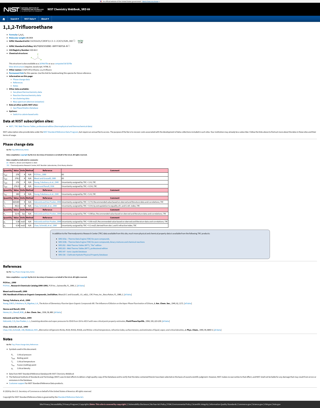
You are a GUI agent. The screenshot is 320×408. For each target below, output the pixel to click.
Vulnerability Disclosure (139, 404)
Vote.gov (276, 404)
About (44, 18)
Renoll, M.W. (19, 312)
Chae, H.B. (7, 329)
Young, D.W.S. (8, 303)
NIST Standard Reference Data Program (60, 132)
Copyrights (84, 404)
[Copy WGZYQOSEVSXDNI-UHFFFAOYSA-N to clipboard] (69, 47)
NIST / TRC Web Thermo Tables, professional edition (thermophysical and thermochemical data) (50, 126)
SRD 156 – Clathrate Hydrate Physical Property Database (83, 254)
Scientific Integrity (200, 404)
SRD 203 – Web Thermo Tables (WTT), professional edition (83, 248)
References (18, 82)
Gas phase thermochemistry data (27, 92)
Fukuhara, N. (20, 303)
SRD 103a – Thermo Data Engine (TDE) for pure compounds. (84, 238)
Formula (13, 34)
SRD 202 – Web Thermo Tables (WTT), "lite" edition (80, 245)
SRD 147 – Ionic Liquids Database (72, 251)
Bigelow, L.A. (32, 303)
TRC (7, 165)
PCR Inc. (6, 285)
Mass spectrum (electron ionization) (28, 101)
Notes (15, 85)
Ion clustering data (21, 98)
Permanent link (16, 73)
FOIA (169, 404)
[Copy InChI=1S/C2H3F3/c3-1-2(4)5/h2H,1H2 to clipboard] (74, 41)
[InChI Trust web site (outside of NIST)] (80, 43)
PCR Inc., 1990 (40, 174)
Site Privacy (45, 404)
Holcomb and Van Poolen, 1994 (47, 202)
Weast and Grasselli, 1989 (45, 178)
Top (13, 150)
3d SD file (68, 63)
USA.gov (268, 404)
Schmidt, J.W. (18, 329)
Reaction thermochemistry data (27, 95)
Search (13, 18)
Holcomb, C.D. (9, 321)
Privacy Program (70, 404)
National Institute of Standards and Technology (24, 9)
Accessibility (56, 404)
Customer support (17, 383)
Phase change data (21, 79)
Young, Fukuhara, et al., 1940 (46, 182)
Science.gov (257, 404)
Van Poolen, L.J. (23, 321)
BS (7, 163)
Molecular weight (17, 37)
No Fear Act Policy (158, 404)
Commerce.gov (244, 404)
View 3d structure (16, 66)
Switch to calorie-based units (25, 114)
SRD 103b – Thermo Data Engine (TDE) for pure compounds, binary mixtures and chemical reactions (101, 242)
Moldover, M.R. (31, 329)
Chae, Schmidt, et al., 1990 (45, 205)
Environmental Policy (181, 404)
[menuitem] (4, 19)
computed (59, 63)
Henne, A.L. (8, 312)
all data (80, 285)
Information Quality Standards (223, 404)
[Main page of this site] (4, 19)
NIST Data (29, 18)
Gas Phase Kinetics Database (25, 108)
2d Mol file (44, 63)
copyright (24, 155)
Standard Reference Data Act (70, 397)
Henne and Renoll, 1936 (44, 186)
